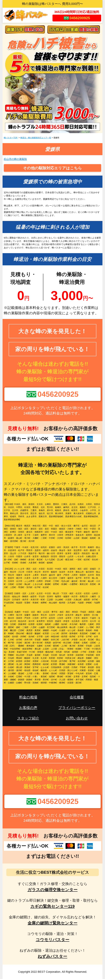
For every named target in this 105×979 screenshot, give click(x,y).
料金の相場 (28, 697)
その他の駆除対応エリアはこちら (52, 168)
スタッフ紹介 (28, 718)
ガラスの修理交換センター (53, 889)
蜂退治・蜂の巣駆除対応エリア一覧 (35, 138)
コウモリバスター (52, 939)
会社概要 (77, 697)
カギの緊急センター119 (52, 906)
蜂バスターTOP (11, 138)
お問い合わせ (77, 718)
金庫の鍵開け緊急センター (52, 923)
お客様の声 (28, 708)
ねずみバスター (52, 956)
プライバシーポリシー (76, 708)
